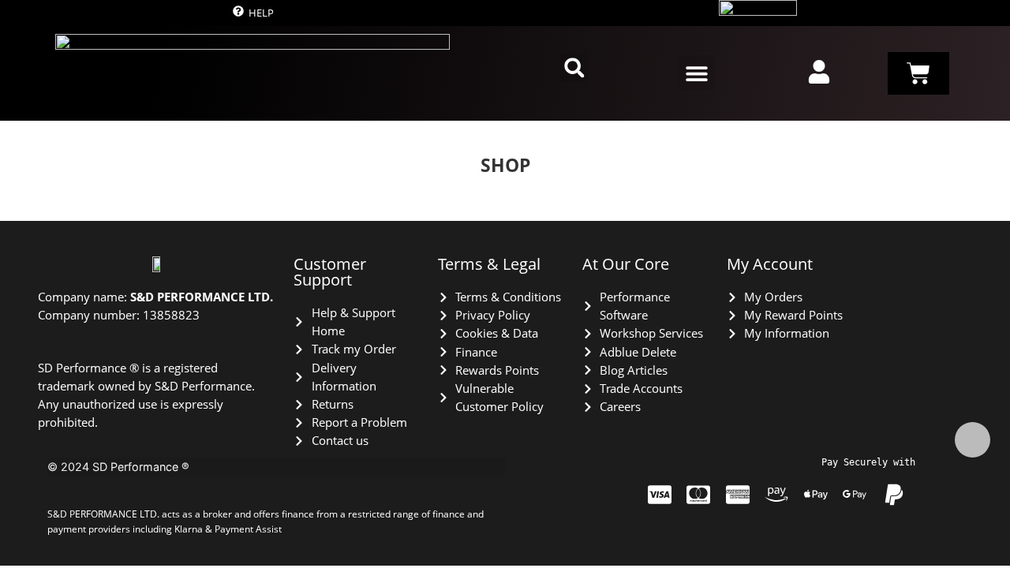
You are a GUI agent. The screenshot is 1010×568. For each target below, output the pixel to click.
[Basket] (918, 73)
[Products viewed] (972, 440)
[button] (574, 68)
